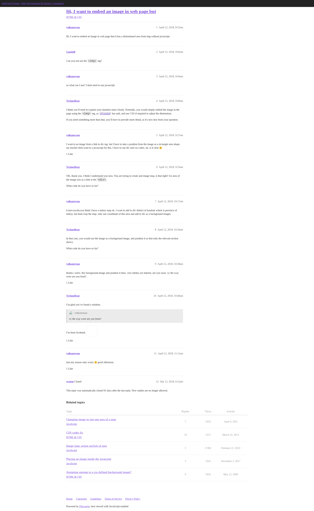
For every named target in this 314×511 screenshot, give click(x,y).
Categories (81, 498)
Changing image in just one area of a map (91, 419)
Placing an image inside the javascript (88, 459)
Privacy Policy (132, 498)
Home (69, 498)
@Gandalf (105, 113)
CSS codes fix (74, 432)
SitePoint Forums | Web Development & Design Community (33, 3)
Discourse (84, 506)
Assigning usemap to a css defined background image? (98, 472)
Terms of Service (113, 498)
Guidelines (95, 498)
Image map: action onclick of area (86, 445)
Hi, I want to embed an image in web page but (111, 11)
